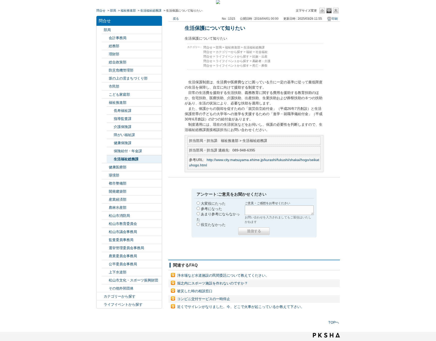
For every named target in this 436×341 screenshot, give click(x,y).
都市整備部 (117, 183)
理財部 (114, 54)
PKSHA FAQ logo (326, 335)
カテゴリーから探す (119, 296)
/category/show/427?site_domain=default (105, 207)
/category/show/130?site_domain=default (105, 102)
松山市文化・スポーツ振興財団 (133, 280)
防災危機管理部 (121, 70)
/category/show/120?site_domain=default (105, 38)
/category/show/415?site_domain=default (105, 94)
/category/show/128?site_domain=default (105, 86)
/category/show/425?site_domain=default (105, 191)
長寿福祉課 (122, 111)
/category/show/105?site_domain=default (100, 304)
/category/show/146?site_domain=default (105, 240)
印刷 (335, 18)
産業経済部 (117, 199)
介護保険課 (122, 127)
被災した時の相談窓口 (194, 291)
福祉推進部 (128, 10)
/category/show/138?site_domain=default (105, 199)
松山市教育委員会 (123, 224)
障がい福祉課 (124, 135)
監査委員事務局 (121, 240)
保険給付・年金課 (128, 151)
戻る (176, 18)
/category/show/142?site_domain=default (105, 223)
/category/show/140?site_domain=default (105, 215)
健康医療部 (117, 167)
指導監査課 (122, 119)
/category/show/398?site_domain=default (105, 78)
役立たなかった (213, 225)
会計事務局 (117, 38)
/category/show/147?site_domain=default (105, 256)
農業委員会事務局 (123, 256)
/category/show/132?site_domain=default (105, 167)
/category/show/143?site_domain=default (105, 231)
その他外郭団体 (121, 288)
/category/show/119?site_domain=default (100, 30)
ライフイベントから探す (123, 304)
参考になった (211, 209)
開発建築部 (117, 191)
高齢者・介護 (261, 61)
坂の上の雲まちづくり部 (128, 78)
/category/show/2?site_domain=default (100, 296)
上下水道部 (117, 272)
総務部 (114, 46)
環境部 (114, 175)
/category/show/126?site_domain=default (105, 62)
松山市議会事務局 (123, 232)
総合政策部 (117, 62)
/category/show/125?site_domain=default (105, 46)
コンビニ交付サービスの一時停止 (203, 299)
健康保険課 (122, 143)
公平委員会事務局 (123, 264)
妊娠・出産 (259, 56)
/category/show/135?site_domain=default (105, 183)
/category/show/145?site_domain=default (105, 264)
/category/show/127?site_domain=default (105, 54)
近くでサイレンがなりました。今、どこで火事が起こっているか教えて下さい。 (240, 307)
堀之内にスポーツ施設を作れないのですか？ (212, 283)
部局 (113, 10)
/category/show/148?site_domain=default (105, 248)
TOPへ (333, 322)
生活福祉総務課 (150, 10)
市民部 (114, 86)
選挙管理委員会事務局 (126, 248)
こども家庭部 (119, 94)
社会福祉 (262, 52)
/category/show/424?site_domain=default (105, 70)
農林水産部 (117, 207)
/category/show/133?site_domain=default (105, 175)
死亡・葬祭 (259, 65)
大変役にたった (213, 203)
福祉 (249, 52)
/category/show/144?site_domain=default (105, 272)
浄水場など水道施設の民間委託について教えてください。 (223, 275)
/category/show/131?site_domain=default (105, 288)
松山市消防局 (119, 216)
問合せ (100, 10)
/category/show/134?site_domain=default (105, 280)
